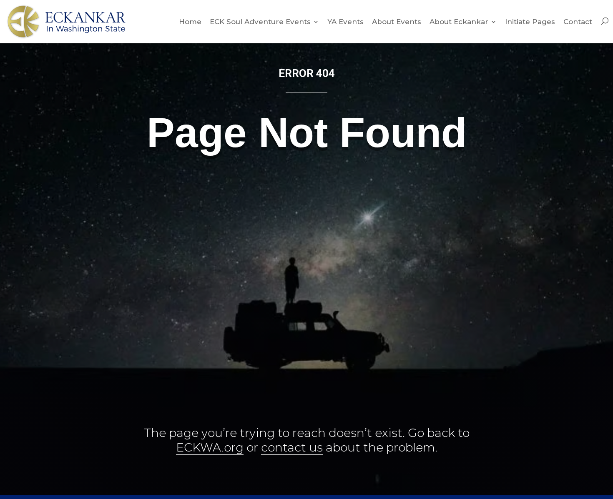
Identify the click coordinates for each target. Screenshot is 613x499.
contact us (292, 447)
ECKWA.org (210, 447)
